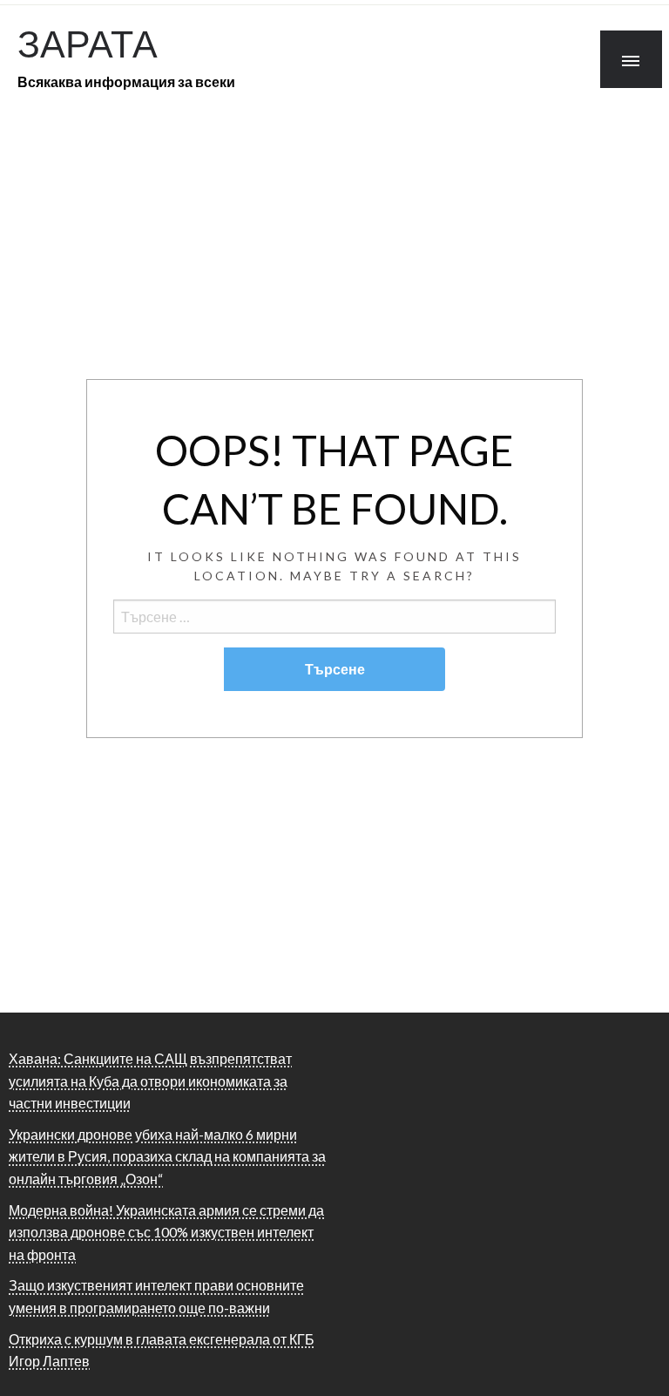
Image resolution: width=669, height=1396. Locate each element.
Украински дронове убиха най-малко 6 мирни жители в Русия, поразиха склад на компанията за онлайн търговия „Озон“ (167, 1156)
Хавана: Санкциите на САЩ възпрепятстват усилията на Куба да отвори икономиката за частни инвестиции (150, 1080)
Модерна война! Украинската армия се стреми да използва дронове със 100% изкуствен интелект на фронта (166, 1232)
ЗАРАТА (87, 42)
